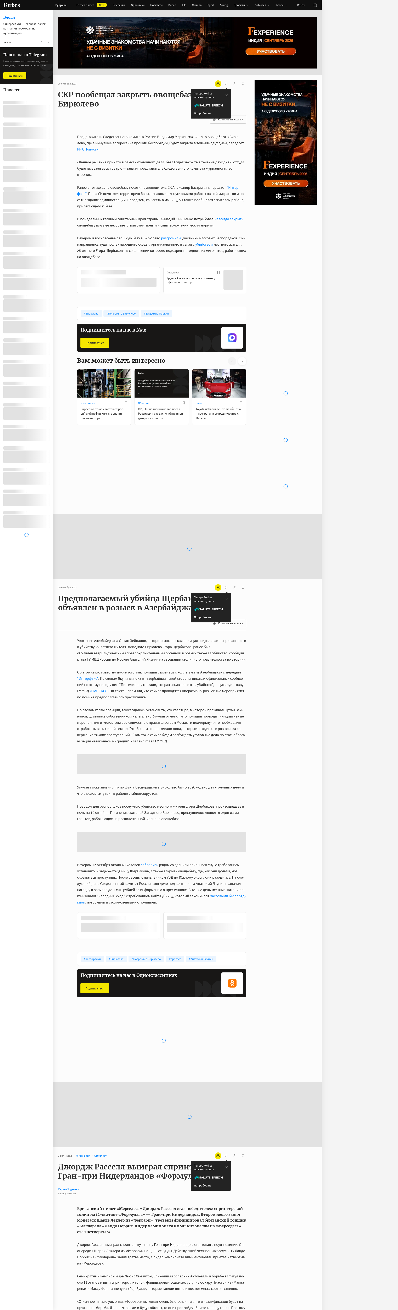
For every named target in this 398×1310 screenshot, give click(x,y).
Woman (197, 5)
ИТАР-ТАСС (98, 613)
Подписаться (94, 342)
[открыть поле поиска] (315, 5)
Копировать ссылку (230, 119)
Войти (301, 5)
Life (184, 5)
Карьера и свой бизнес (151, 937)
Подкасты (156, 5)
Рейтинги (119, 5)
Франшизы (137, 5)
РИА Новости (87, 149)
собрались (149, 753)
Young (224, 5)
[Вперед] (253, 280)
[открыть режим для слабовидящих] (218, 83)
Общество (144, 402)
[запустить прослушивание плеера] (226, 83)
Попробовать (202, 113)
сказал (136, 1209)
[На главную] (11, 5)
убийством (204, 244)
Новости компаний (92, 937)
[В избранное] (132, 272)
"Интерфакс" (87, 600)
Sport (210, 5)
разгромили (171, 238)
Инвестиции (88, 402)
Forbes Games (90, 5)
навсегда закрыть (229, 219)
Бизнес (200, 402)
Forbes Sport (203, 937)
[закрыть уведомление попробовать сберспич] (226, 95)
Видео (172, 5)
